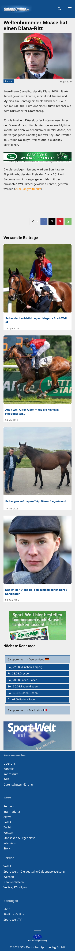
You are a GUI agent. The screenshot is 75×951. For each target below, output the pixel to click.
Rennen (9, 81)
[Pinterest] (60, 221)
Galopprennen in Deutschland (26, 659)
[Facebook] (43, 221)
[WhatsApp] (68, 221)
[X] (51, 221)
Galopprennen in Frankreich (25, 710)
